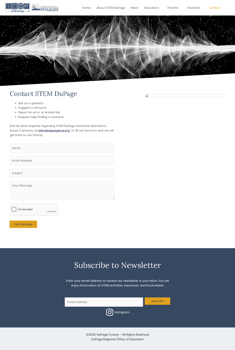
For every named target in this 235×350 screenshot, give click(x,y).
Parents (173, 8)
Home (86, 8)
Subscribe (157, 301)
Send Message (23, 224)
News (134, 8)
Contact (215, 8)
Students (193, 8)
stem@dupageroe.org (54, 130)
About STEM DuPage (111, 8)
